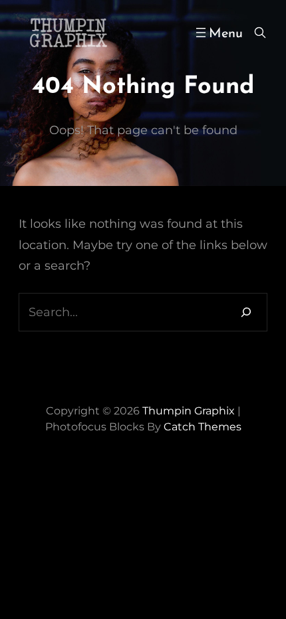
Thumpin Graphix (188, 410)
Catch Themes (202, 426)
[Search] (246, 312)
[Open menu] (218, 32)
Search (260, 32)
